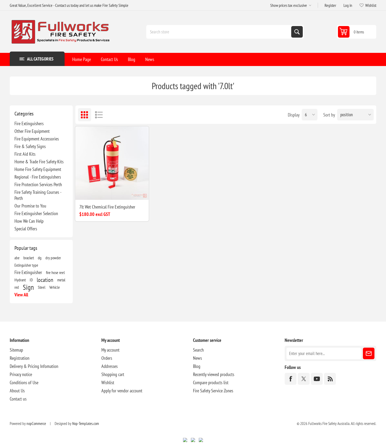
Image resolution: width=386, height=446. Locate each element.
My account (110, 350)
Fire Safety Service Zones (213, 391)
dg (39, 257)
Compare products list (210, 382)
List (99, 114)
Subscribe (368, 353)
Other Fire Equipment (32, 131)
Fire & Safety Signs (30, 146)
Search (297, 32)
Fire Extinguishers (29, 123)
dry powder (53, 257)
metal (61, 279)
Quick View (106, 191)
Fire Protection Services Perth (38, 184)
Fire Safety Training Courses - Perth (37, 195)
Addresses (109, 366)
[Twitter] (304, 379)
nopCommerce (36, 423)
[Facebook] (290, 379)
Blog (196, 366)
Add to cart (128, 191)
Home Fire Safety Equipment (37, 169)
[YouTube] (317, 379)
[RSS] (330, 379)
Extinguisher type (26, 265)
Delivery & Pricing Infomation (34, 366)
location (45, 279)
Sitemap (16, 350)
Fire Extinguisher (28, 272)
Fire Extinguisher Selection (36, 213)
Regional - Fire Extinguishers (37, 177)
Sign (28, 287)
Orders (106, 358)
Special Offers (25, 229)
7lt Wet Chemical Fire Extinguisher (107, 207)
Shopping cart (112, 374)
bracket (28, 257)
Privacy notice (21, 374)
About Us (17, 391)
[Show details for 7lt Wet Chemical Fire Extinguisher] (112, 163)
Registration (19, 358)
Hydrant (20, 279)
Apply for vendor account (121, 391)
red (16, 287)
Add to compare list (95, 191)
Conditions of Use (24, 382)
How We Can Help (29, 221)
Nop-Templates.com (85, 423)
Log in (347, 5)
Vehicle (54, 287)
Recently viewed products (213, 374)
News (197, 358)
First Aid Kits (24, 154)
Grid (84, 114)
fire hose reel (55, 272)
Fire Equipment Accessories (36, 139)
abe (16, 257)
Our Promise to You (30, 206)
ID (31, 279)
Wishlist (107, 382)
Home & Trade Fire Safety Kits (39, 162)
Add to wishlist (84, 191)
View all (21, 295)
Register (330, 5)
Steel (41, 287)
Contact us (18, 399)
